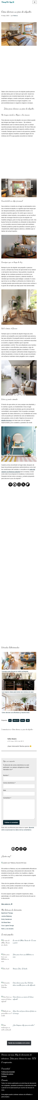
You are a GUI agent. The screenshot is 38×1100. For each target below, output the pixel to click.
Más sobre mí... (6, 904)
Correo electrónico (9, 783)
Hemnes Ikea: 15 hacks (20, 969)
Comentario (7, 798)
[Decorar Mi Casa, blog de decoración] (7, 2)
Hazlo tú (15, 720)
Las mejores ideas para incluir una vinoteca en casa (17, 692)
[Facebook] (15, 484)
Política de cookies (7, 1074)
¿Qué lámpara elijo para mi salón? (23, 1025)
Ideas (22, 720)
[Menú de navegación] (35, 2)
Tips (28, 720)
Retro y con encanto (7, 929)
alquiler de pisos (6, 420)
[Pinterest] (10, 484)
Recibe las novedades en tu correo (19, 1043)
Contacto (4, 1076)
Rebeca (15, 15)
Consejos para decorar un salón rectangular (15, 671)
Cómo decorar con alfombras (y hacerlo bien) (15, 712)
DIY (10, 720)
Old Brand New (6, 922)
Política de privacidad (8, 1072)
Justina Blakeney (6, 916)
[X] (23, 484)
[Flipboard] (28, 484)
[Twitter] (17, 849)
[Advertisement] (19, 71)
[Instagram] (19, 484)
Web (4, 790)
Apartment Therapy (7, 913)
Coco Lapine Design (7, 925)
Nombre (6, 775)
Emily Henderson (6, 919)
